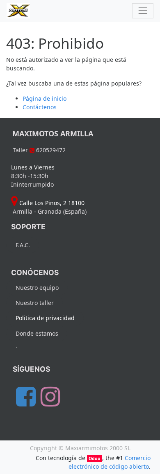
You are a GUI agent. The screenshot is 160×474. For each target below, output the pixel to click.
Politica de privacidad (45, 318)
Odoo (95, 458)
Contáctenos (40, 107)
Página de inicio (44, 98)
